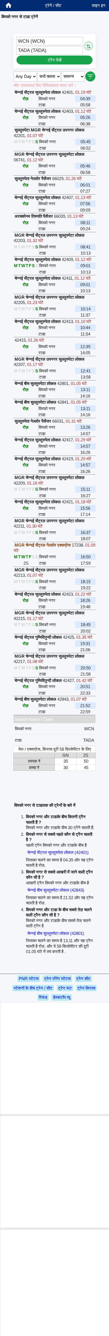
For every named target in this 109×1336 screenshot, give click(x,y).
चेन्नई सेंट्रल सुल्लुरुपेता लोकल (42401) (58, 852)
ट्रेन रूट (65, 988)
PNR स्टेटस (29, 978)
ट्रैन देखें (54, 60)
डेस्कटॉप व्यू (61, 997)
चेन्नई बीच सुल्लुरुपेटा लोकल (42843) (55, 890)
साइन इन (98, 5)
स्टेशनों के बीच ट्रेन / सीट (33, 988)
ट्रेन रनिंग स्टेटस (57, 978)
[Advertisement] (54, 1058)
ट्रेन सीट (83, 978)
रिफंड (43, 997)
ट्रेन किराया (86, 988)
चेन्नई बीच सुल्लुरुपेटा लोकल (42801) (55, 933)
